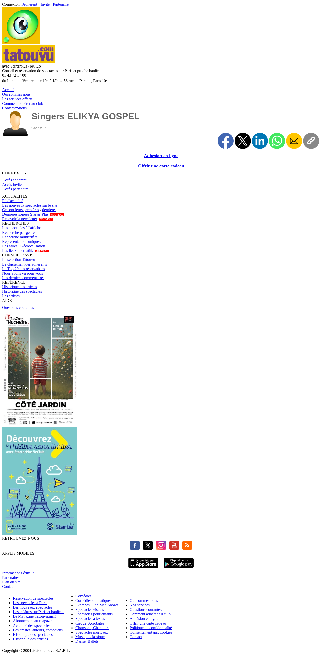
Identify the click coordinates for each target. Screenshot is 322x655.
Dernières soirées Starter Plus (25, 214)
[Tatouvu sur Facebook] (135, 549)
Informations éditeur (18, 573)
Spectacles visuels (89, 609)
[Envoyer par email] (294, 141)
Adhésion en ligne (161, 155)
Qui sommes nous (16, 94)
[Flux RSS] (186, 549)
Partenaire (61, 4)
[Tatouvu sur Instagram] (160, 549)
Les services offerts (17, 99)
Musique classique (90, 637)
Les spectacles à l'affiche (21, 228)
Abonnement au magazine (33, 621)
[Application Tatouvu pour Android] (179, 568)
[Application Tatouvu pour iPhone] (143, 568)
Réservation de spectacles (33, 598)
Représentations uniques (21, 241)
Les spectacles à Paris (30, 603)
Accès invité (12, 184)
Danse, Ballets (86, 641)
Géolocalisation (32, 246)
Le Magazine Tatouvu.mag (34, 616)
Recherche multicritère (20, 237)
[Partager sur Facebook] (226, 141)
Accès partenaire (15, 189)
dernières (49, 210)
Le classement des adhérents (24, 264)
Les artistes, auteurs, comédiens (38, 630)
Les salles (9, 246)
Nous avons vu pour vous (22, 273)
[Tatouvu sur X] (147, 549)
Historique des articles (19, 287)
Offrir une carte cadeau (161, 165)
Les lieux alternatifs (17, 250)
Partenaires (10, 577)
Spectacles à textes (90, 618)
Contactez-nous (14, 108)
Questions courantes (18, 307)
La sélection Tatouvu (18, 259)
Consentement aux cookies (151, 632)
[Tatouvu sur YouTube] (173, 549)
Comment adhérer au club (22, 103)
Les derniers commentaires (23, 278)
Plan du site (11, 582)
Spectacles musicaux (91, 632)
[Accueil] (21, 43)
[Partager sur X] (243, 141)
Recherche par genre (18, 232)
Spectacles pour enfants (94, 614)
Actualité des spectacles (31, 625)
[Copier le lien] (311, 141)
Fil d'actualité (12, 201)
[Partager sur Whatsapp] (277, 141)
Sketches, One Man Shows (96, 605)
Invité (45, 4)
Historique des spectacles (22, 291)
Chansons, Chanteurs (92, 628)
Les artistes (11, 296)
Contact (8, 586)
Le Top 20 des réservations (23, 269)
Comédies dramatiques (93, 600)
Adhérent (29, 4)
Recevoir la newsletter (19, 219)
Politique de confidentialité (151, 628)
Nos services (140, 605)
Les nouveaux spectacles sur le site (29, 205)
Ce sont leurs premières (20, 210)
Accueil (8, 90)
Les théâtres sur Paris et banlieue (38, 612)
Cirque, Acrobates (89, 623)
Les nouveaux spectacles (32, 607)
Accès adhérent (14, 180)
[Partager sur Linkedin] (260, 141)
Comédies (83, 596)
